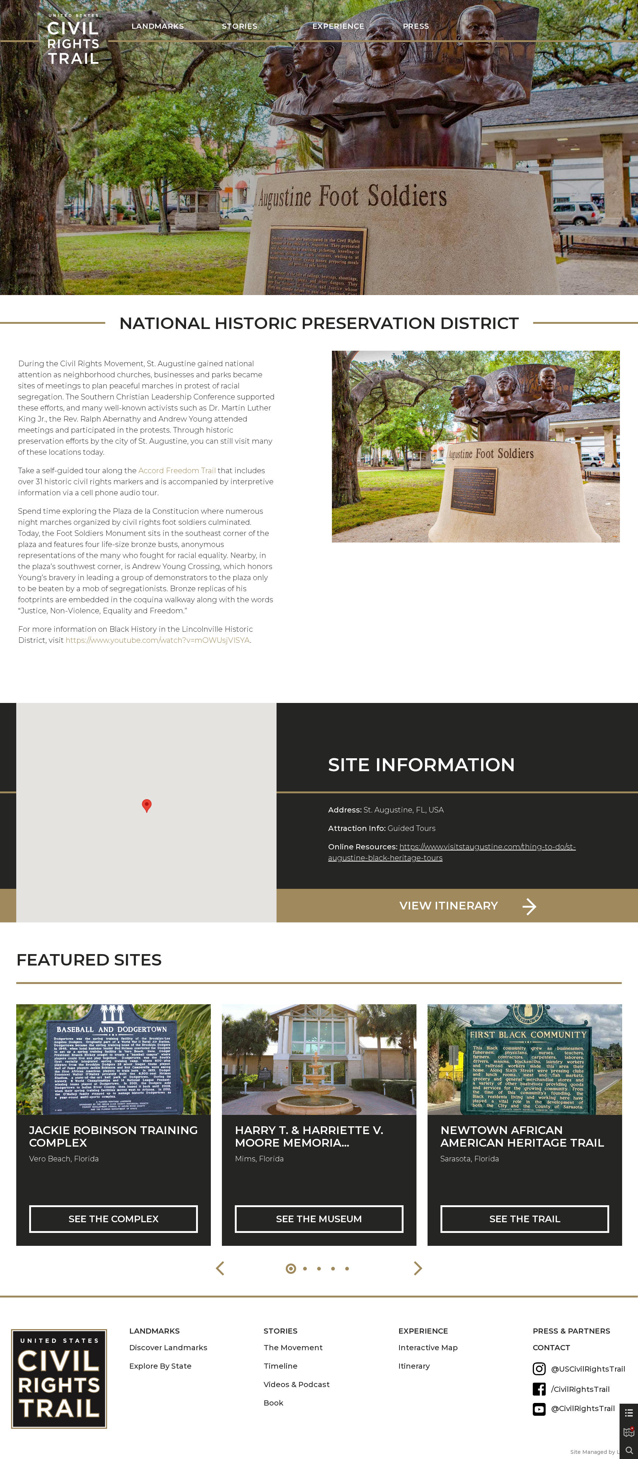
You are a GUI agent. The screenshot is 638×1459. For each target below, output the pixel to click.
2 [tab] (305, 1269)
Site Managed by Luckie (602, 1452)
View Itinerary (448, 905)
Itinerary (414, 1366)
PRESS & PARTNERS (571, 1331)
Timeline (281, 1366)
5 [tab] (347, 1269)
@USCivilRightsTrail (588, 1369)
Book (274, 1403)
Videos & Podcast (297, 1384)
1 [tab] (291, 1269)
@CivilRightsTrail (539, 1409)
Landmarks (154, 1331)
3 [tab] (319, 1269)
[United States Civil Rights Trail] (70, 1374)
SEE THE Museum (319, 1218)
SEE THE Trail (525, 1218)
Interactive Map (428, 1347)
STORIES (240, 26)
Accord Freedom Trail (177, 470)
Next (418, 1268)
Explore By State (160, 1366)
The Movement (293, 1347)
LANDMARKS (157, 26)
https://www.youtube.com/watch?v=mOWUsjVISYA (158, 640)
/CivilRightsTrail (580, 1389)
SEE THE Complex (114, 1218)
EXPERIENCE (423, 1331)
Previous (220, 1268)
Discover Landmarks (168, 1347)
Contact (551, 1347)
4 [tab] (333, 1269)
